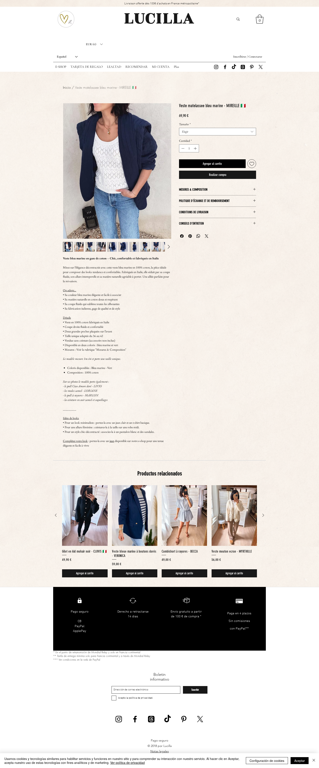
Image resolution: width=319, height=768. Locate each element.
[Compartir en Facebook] (181, 236)
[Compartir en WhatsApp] (198, 236)
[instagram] (216, 67)
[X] (260, 67)
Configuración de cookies (267, 760)
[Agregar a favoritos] (251, 163)
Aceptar (299, 760)
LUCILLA (159, 18)
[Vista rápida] (85, 515)
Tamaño (185, 124)
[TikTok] (234, 67)
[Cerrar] (313, 761)
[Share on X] (206, 236)
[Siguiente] (263, 515)
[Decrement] (182, 148)
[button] (94, 44)
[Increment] (195, 148)
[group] (159, 531)
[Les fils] (243, 67)
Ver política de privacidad (127, 762)
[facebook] (225, 67)
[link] (259, 19)
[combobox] (217, 131)
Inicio (67, 87)
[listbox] (94, 44)
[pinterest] (252, 67)
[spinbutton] (189, 148)
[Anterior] (55, 515)
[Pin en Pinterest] (190, 236)
